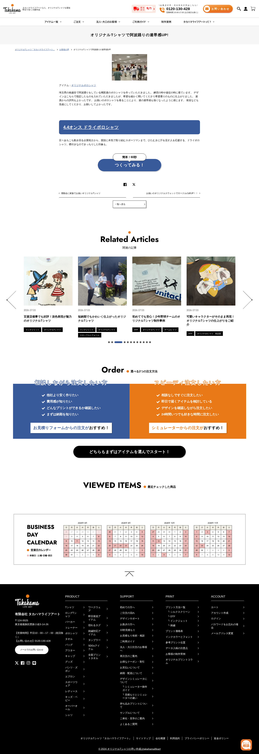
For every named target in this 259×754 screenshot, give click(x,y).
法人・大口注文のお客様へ (133, 649)
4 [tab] (124, 342)
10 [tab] (143, 342)
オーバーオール (71, 708)
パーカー (70, 622)
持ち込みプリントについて (133, 705)
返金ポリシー (221, 738)
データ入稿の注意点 (177, 648)
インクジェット (178, 621)
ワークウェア (94, 609)
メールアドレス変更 (222, 633)
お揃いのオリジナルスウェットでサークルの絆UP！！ (172, 193)
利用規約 (175, 738)
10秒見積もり (127, 630)
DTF (171, 616)
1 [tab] (109, 342)
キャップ (70, 656)
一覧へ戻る (120, 204)
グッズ (69, 661)
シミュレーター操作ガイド (134, 688)
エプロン (70, 676)
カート (214, 607)
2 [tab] (112, 342)
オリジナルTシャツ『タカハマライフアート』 (106, 738)
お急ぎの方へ (127, 624)
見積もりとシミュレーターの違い (134, 696)
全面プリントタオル (94, 657)
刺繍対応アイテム (94, 633)
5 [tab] (128, 342)
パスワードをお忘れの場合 (224, 626)
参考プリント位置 (175, 642)
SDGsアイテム (94, 647)
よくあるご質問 (128, 724)
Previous (11, 300)
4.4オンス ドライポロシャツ (91, 127)
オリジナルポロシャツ (83, 85)
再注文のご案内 (128, 656)
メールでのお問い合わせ (31, 649)
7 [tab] (134, 342)
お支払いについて (130, 667)
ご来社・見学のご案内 (132, 718)
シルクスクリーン (179, 612)
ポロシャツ (71, 633)
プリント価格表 (174, 631)
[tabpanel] (48, 294)
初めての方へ (127, 607)
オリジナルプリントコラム (179, 661)
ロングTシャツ (71, 615)
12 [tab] (150, 342)
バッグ (69, 645)
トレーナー (71, 627)
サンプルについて (130, 713)
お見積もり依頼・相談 (132, 635)
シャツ (69, 715)
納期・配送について (131, 673)
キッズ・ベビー (71, 699)
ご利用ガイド (127, 641)
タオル (69, 639)
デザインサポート (130, 618)
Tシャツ (69, 607)
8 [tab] (137, 342)
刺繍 (171, 625)
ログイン (216, 618)
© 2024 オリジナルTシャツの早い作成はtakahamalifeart (129, 749)
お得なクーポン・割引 (132, 661)
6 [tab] (131, 342)
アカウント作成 (219, 613)
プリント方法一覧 (175, 607)
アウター (70, 650)
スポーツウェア (71, 684)
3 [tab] (118, 342)
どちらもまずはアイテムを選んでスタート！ (129, 452)
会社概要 (160, 738)
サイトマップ (143, 738)
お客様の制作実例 (175, 654)
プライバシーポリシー (197, 738)
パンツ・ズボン (71, 669)
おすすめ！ (71, 428)
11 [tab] (147, 342)
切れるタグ (94, 625)
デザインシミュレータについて (133, 681)
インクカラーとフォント (179, 637)
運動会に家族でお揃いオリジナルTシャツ (80, 193)
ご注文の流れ (127, 613)
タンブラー (94, 640)
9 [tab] (140, 342)
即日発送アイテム (94, 618)
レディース (71, 691)
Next (248, 300)
